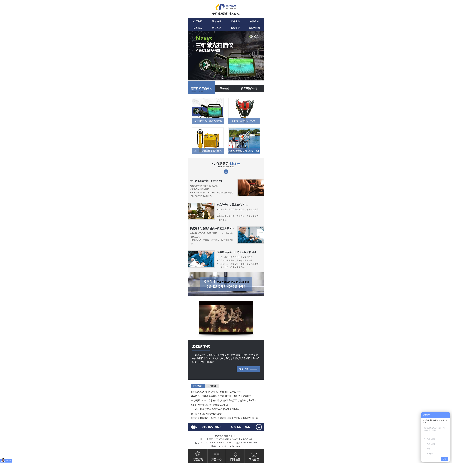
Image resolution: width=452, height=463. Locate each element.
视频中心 (235, 28)
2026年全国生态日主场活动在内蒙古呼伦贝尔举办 (215, 409)
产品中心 (235, 21)
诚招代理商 (254, 28)
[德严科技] (226, 7)
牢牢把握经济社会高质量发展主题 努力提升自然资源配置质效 (221, 396)
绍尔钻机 (216, 21)
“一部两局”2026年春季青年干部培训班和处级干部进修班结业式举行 (224, 400)
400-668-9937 (241, 427)
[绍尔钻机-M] (226, 56)
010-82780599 (212, 427)
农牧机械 (254, 21)
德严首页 (197, 21)
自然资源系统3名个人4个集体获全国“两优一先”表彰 (216, 391)
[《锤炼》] (226, 317)
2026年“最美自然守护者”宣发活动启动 (209, 405)
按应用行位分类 (249, 88)
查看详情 (243, 369)
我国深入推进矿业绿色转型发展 (206, 414)
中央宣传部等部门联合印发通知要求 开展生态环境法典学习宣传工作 (224, 418)
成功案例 (216, 28)
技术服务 (197, 28)
